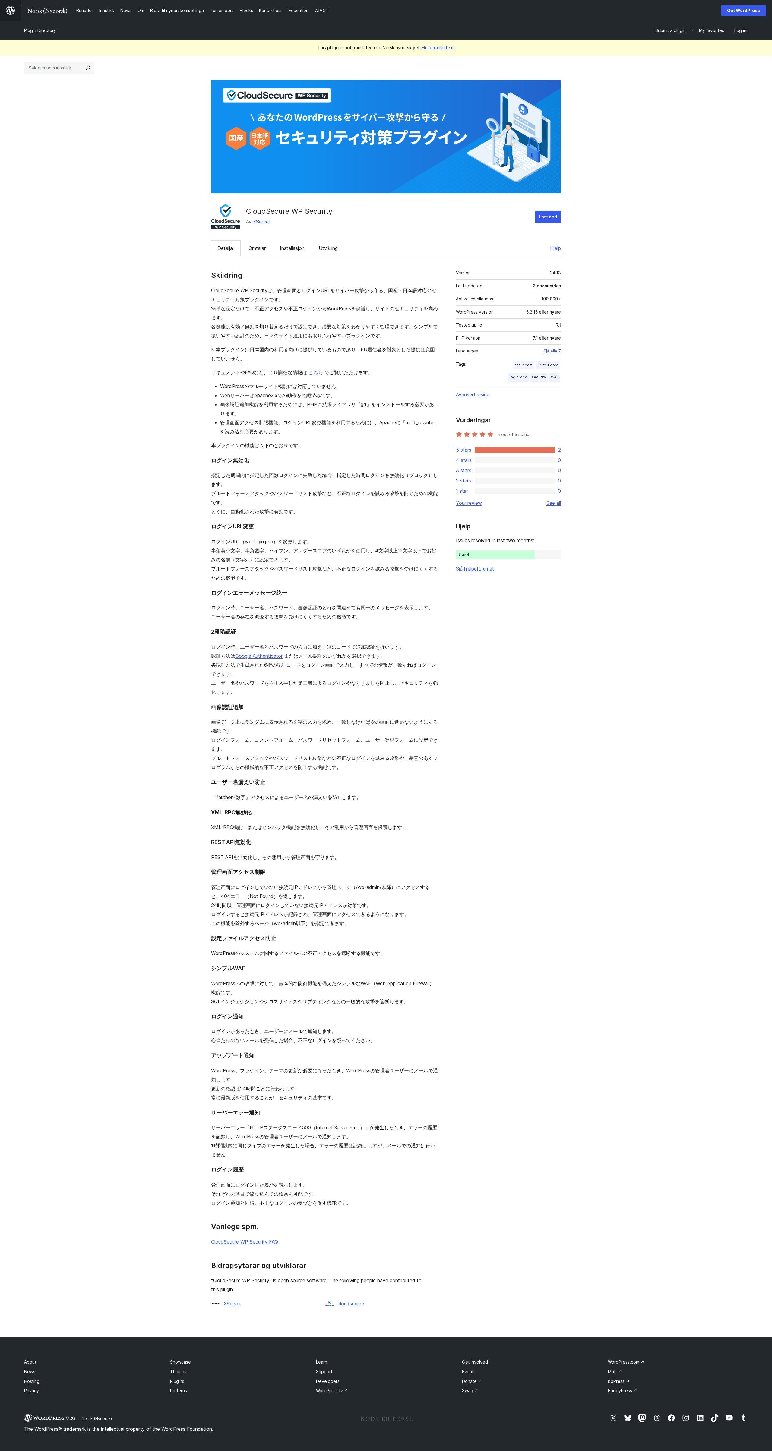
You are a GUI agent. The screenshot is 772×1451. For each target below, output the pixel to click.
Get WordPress (743, 10)
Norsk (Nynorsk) (97, 1418)
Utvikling (328, 248)
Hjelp (555, 248)
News (29, 1371)
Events (469, 1371)
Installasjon (292, 248)
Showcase (180, 1361)
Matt (615, 1371)
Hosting (32, 1381)
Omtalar (257, 248)
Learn (321, 1361)
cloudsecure (350, 1304)
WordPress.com (626, 1361)
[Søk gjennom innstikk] (88, 68)
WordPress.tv (332, 1390)
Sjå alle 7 (552, 351)
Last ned (548, 216)
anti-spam (523, 365)
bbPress (619, 1381)
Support (324, 1371)
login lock (518, 377)
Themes (178, 1371)
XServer (261, 222)
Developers (328, 1381)
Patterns (178, 1390)
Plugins (177, 1381)
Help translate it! (438, 47)
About (30, 1361)
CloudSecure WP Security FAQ (244, 1242)
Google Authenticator (259, 656)
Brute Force (547, 365)
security (539, 377)
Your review (469, 503)
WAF (554, 377)
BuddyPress (622, 1390)
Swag (470, 1390)
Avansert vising (472, 394)
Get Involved (475, 1361)
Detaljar (225, 248)
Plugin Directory (40, 30)
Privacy (31, 1390)
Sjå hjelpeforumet (475, 569)
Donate (472, 1381)
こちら (315, 372)
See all (553, 503)
